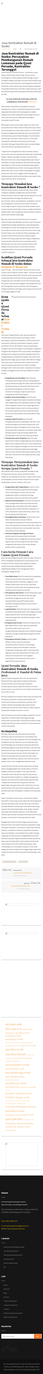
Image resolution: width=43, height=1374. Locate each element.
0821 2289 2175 (13, 1029)
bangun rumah (27, 1029)
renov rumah (10, 1130)
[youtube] (15, 1349)
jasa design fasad (30, 1055)
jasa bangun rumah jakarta (27, 1042)
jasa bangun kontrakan (13, 1036)
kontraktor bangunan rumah (18, 1093)
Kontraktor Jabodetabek (10, 1103)
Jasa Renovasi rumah (15, 1083)
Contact (6, 1309)
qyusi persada (24, 861)
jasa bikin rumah (14, 1049)
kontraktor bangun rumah (17, 1097)
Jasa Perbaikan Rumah (14, 1076)
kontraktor (7, 1090)
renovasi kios (10, 1123)
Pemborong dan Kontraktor (13, 1313)
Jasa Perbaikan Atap (10, 1263)
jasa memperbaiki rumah (14, 1068)
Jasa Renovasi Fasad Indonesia (12, 1080)
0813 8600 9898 (13, 1024)
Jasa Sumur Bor (9, 1259)
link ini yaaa (32, 102)
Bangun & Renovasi (14, 267)
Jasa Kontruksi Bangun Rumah (14, 1247)
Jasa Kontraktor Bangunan (22, 1058)
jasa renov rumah (12, 1087)
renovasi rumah (23, 1127)
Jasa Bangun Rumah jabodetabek (12, 1042)
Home (6, 1285)
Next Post (20, 885)
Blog (5, 1293)
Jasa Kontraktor (8, 1058)
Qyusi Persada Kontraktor (28, 1119)
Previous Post (22, 871)
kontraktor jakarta (21, 1103)
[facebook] (3, 1349)
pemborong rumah (12, 1115)
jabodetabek (9, 1033)
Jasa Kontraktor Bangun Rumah (12, 1061)
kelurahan (32, 1087)
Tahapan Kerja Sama (11, 1305)
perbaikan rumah (27, 1115)
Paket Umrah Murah (10, 1317)
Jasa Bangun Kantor (22, 1033)
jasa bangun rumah (14, 1039)
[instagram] (11, 1349)
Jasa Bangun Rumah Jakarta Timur (13, 1045)
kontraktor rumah (15, 1111)
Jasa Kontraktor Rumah (30, 49)
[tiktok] (7, 1347)
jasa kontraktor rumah (10, 861)
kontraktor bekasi (9, 1100)
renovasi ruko (10, 1126)
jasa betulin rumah (29, 1045)
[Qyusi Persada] (2, 3)
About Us (7, 1289)
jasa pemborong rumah (18, 1072)
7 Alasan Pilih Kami (10, 1301)
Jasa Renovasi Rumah (11, 1251)
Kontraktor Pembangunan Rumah (20, 1106)
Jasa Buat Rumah (15, 1054)
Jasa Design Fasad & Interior (13, 1255)
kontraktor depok (26, 1100)
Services (6, 1297)
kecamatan (24, 1087)
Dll (5, 1267)
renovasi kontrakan (25, 1123)
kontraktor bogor (17, 1100)
